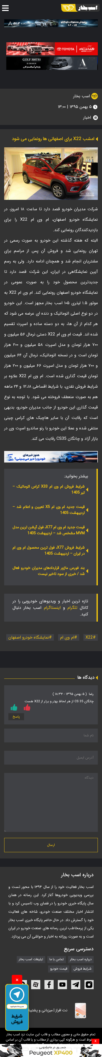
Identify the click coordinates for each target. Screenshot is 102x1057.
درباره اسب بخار (81, 959)
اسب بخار (82, 96)
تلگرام (72, 607)
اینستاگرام (52, 607)
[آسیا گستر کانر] (52, 63)
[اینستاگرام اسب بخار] (89, 984)
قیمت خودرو (58, 969)
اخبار (87, 117)
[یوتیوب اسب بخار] (62, 984)
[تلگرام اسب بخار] (51, 457)
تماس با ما (56, 959)
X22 (89, 637)
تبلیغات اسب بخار (31, 959)
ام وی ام (67, 637)
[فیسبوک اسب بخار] (49, 984)
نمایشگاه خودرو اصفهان (28, 637)
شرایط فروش (82, 969)
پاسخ (16, 716)
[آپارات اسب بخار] (35, 984)
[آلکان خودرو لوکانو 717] (51, 23)
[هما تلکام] (52, 48)
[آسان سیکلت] (51, 1050)
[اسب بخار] (80, 8)
